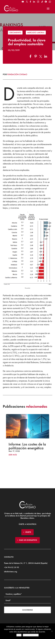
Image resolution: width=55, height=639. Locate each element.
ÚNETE (28, 532)
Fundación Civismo (17, 74)
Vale (18, 635)
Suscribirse (27, 610)
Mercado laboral (35, 32)
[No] (52, 631)
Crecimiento (15, 32)
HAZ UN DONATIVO (28, 540)
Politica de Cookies (31, 635)
